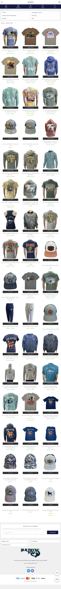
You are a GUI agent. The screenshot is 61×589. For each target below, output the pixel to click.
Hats (33, 18)
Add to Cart (10, 138)
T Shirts (4, 12)
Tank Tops (34, 15)
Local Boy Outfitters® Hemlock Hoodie (50, 173)
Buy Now (10, 141)
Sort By (3, 23)
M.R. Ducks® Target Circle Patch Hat (50, 329)
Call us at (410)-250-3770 (30, 563)
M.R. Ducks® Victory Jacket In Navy (31, 356)
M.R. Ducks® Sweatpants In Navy (10, 326)
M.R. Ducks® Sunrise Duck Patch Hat (30, 510)
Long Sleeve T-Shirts (37, 12)
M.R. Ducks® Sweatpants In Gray (30, 326)
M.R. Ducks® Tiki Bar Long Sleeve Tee (10, 415)
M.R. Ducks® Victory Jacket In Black (50, 356)
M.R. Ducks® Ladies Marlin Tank (10, 233)
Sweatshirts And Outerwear (9, 15)
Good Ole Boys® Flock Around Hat (30, 144)
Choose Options (10, 47)
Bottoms (4, 18)
